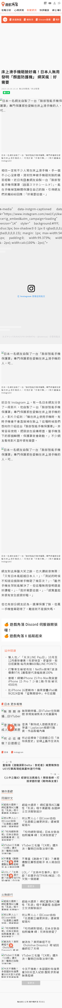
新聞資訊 (32, 10)
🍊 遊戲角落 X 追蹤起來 (23, 635)
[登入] (54, 3)
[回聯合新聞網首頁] (3, 4)
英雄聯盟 (16, 19)
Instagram (6, 160)
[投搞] (45, 3)
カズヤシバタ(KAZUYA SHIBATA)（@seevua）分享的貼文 (31, 336)
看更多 (31, 886)
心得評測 (19, 10)
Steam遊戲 (44, 19)
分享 (58, 402)
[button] (59, 3)
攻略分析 (6, 10)
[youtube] (49, 3)
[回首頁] (9, 4)
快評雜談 (44, 10)
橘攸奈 (30, 19)
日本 (6, 752)
